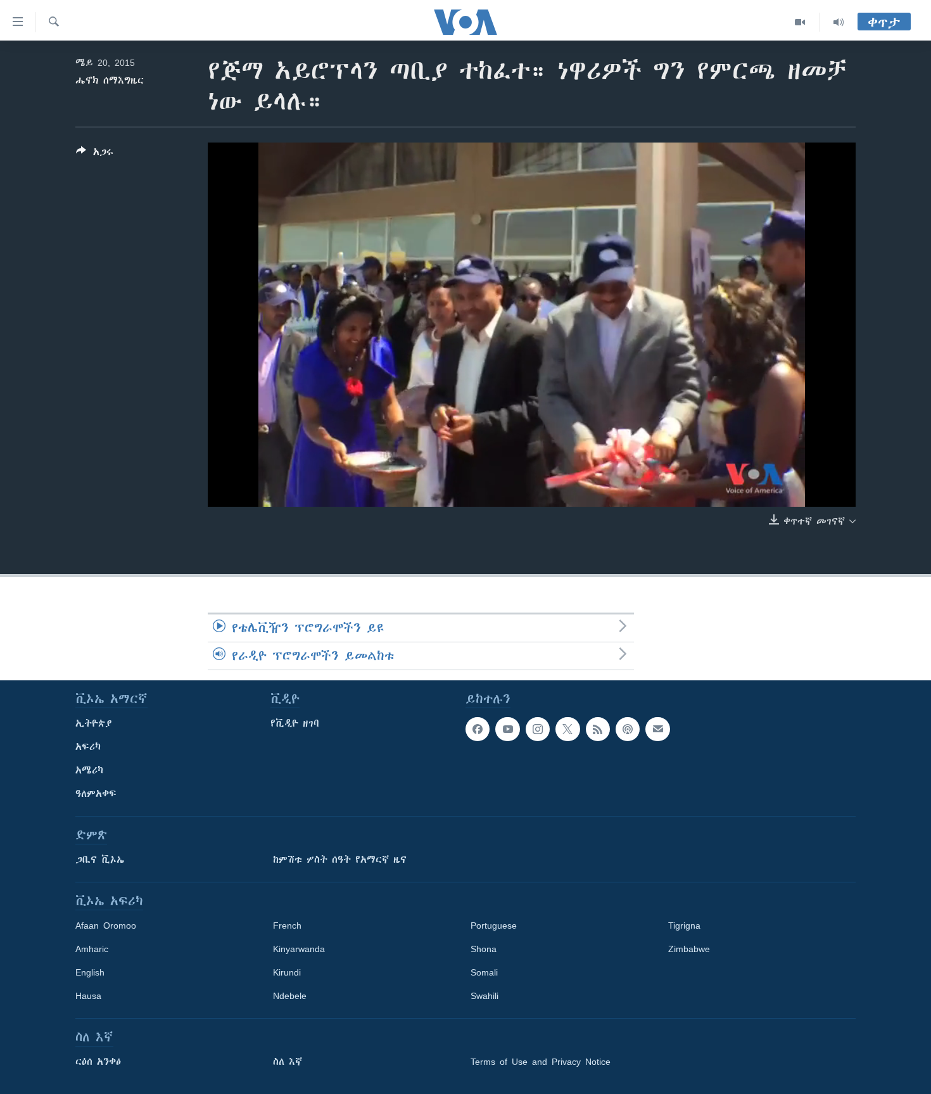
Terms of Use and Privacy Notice (541, 1061)
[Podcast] (628, 729)
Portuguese (494, 925)
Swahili (484, 996)
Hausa (88, 996)
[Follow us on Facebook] (478, 729)
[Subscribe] (657, 729)
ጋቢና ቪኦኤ (99, 859)
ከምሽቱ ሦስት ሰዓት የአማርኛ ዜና (340, 859)
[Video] (800, 22)
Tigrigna (684, 925)
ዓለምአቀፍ (96, 793)
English (89, 972)
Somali (484, 972)
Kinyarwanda (299, 949)
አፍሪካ (88, 747)
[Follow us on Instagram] (538, 729)
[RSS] (598, 729)
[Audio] (839, 22)
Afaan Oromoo (105, 925)
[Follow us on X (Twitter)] (567, 729)
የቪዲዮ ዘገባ (294, 723)
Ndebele (290, 996)
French (287, 925)
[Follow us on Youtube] (507, 729)
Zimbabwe (689, 949)
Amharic (91, 949)
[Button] (94, 154)
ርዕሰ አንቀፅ (98, 1061)
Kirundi (287, 972)
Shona (484, 949)
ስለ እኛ (287, 1061)
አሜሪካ (89, 770)
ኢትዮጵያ (93, 723)
